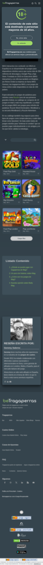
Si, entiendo (21, 43)
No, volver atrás (21, 38)
